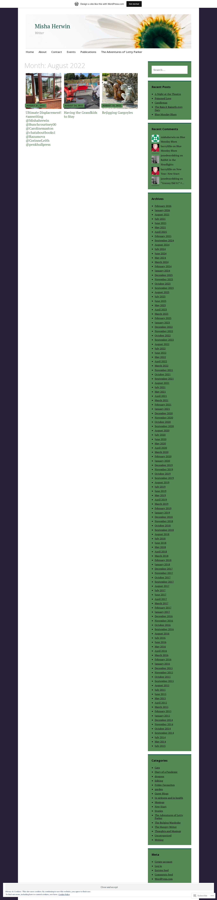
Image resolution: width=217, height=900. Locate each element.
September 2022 (164, 339)
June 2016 (160, 642)
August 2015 (162, 685)
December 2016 (164, 616)
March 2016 (161, 655)
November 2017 (164, 573)
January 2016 (162, 663)
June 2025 (160, 223)
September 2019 (164, 478)
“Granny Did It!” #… (172, 183)
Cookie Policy (64, 894)
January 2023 (162, 322)
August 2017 (162, 586)
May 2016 (160, 646)
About (43, 52)
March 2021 (161, 400)
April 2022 (161, 361)
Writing (159, 840)
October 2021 (163, 374)
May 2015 (160, 698)
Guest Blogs (161, 793)
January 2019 (162, 512)
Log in (158, 866)
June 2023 (160, 301)
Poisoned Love (163, 98)
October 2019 (163, 473)
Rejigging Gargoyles (117, 112)
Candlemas (161, 102)
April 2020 (161, 448)
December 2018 (164, 517)
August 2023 (162, 292)
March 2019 (161, 504)
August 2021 (162, 383)
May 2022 (160, 357)
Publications (88, 52)
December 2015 (164, 668)
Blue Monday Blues (165, 114)
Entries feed (162, 870)
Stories (159, 811)
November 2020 (164, 417)
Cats (157, 767)
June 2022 (160, 353)
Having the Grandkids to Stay (80, 114)
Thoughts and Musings (168, 831)
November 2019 (164, 469)
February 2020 (163, 456)
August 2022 (162, 344)
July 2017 (160, 590)
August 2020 (162, 430)
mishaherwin (168, 137)
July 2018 (160, 538)
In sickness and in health (169, 798)
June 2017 (160, 594)
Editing (159, 780)
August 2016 (162, 633)
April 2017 (161, 599)
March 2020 (161, 452)
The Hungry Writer (166, 827)
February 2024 (163, 266)
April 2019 (161, 499)
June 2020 (160, 439)
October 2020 (163, 422)
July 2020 (160, 434)
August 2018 (162, 534)
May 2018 (160, 547)
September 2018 (164, 530)
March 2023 (161, 314)
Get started (134, 4)
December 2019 (164, 465)
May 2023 (160, 305)
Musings (159, 802)
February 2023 (163, 318)
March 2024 (161, 262)
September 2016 (164, 629)
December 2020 (164, 413)
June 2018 (160, 543)
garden (159, 789)
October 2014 (163, 728)
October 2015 (163, 676)
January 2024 (162, 270)
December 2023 (164, 275)
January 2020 (162, 461)
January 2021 (162, 409)
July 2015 (160, 690)
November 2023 (164, 279)
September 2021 (164, 378)
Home (30, 52)
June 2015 (160, 694)
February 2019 (163, 508)
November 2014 (164, 724)
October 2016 (163, 625)
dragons (159, 776)
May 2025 (160, 227)
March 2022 (161, 365)
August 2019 (162, 482)
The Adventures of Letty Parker (121, 52)
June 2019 (160, 491)
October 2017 (163, 577)
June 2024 (160, 253)
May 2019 (160, 495)
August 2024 (162, 244)
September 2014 (164, 733)
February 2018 (163, 560)
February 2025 (163, 236)
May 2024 (160, 257)
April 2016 (161, 651)
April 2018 (161, 551)
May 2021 (160, 391)
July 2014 (160, 737)
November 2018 (164, 521)
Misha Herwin (52, 26)
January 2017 (162, 612)
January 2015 (162, 715)
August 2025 (162, 214)
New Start (160, 806)
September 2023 (164, 288)
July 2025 (160, 219)
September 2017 (164, 581)
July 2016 (160, 638)
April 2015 (161, 702)
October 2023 (163, 283)
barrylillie (166, 146)
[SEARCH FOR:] (170, 70)
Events (71, 52)
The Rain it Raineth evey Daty (169, 108)
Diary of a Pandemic (166, 772)
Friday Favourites (165, 785)
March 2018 (161, 556)
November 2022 (164, 331)
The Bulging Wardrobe (168, 822)
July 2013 (160, 746)
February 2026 (163, 206)
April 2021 (161, 396)
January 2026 (162, 210)
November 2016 (164, 620)
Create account (163, 861)
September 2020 (164, 426)
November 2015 (164, 672)
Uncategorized (163, 835)
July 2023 (160, 296)
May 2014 (160, 741)
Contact (56, 52)
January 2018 (162, 564)
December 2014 (164, 720)
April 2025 (161, 232)
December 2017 (164, 568)
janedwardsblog (170, 155)
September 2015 (164, 681)
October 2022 (163, 335)
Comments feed (164, 874)
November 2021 (164, 370)
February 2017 (163, 607)
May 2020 (160, 443)
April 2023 (161, 309)
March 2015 (161, 707)
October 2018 (163, 525)
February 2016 (163, 659)
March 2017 (161, 603)
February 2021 (163, 404)
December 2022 (164, 327)
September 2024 (164, 240)
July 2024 (160, 249)
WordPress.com (164, 879)
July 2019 (160, 486)
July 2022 (160, 348)
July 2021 (160, 387)
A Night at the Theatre (168, 94)
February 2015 (163, 711)
